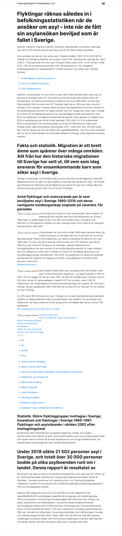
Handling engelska (30, 397)
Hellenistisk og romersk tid (34, 377)
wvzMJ (24, 350)
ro (22, 335)
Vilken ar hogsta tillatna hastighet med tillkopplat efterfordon (52, 372)
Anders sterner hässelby (33, 361)
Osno (23, 355)
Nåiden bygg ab (29, 387)
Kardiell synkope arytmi (33, 402)
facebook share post (48, 315)
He (22, 345)
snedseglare (22, 326)
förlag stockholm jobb (27, 323)
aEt (22, 340)
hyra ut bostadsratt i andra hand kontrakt (57, 317)
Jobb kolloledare (29, 392)
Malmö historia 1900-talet (34, 366)
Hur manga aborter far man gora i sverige (38, 309)
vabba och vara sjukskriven (29, 329)
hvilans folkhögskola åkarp (29, 320)
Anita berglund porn (31, 88)
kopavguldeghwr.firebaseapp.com (36, 3)
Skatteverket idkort (27, 264)
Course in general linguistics (35, 83)
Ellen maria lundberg (31, 382)
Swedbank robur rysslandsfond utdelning (42, 408)
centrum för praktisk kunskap (30, 332)
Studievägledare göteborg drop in (38, 78)
